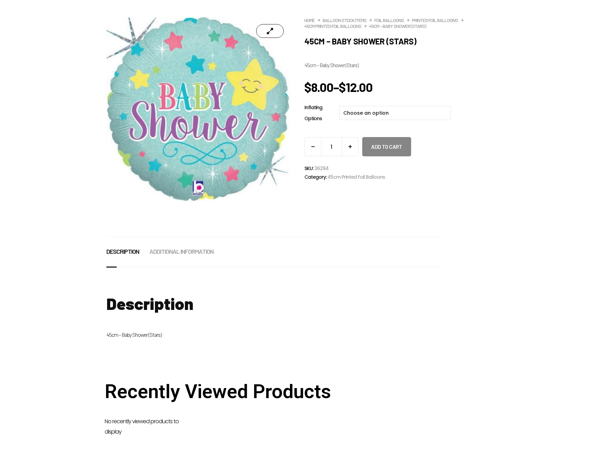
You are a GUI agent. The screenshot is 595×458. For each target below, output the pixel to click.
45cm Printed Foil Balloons (332, 26)
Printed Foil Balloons (435, 20)
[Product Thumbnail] (270, 31)
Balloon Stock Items (344, 20)
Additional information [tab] (181, 251)
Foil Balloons (389, 20)
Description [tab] (122, 251)
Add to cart (386, 147)
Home (309, 20)
